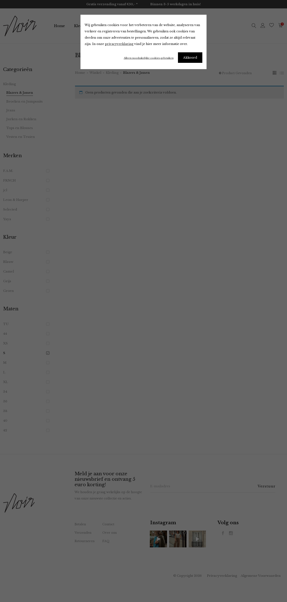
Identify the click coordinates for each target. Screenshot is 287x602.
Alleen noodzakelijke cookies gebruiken (149, 58)
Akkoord (190, 57)
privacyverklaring (119, 44)
